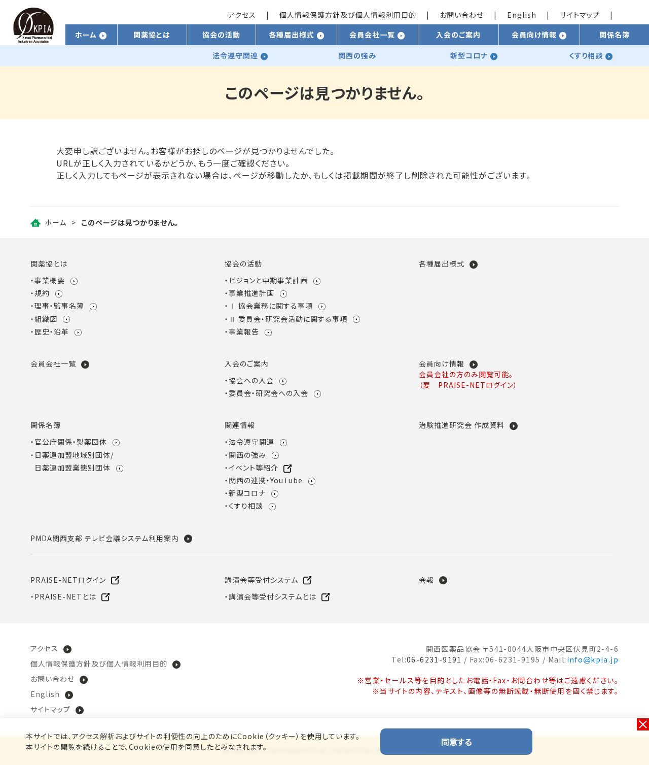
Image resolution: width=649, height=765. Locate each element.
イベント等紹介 (253, 467)
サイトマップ (580, 15)
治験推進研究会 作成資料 (461, 425)
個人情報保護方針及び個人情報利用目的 (347, 15)
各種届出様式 (441, 263)
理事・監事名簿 (59, 306)
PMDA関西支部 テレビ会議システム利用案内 (104, 538)
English (521, 15)
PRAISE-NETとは (65, 596)
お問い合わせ (462, 15)
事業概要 (49, 280)
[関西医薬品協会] (33, 38)
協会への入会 (251, 380)
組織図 (45, 319)
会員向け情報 (441, 363)
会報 (426, 580)
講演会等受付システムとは (272, 596)
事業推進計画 (251, 293)
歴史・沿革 (51, 331)
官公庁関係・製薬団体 (70, 442)
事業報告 (244, 331)
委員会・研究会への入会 (268, 393)
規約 (42, 293)
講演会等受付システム (261, 580)
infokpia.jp (593, 659)
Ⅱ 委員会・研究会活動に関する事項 (288, 319)
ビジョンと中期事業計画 (268, 280)
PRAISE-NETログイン (68, 580)
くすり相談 (246, 506)
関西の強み (247, 455)
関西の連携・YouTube (266, 480)
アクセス (242, 15)
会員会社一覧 (53, 363)
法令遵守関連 (251, 442)
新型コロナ (247, 493)
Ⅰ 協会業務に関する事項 (271, 306)
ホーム (55, 222)
